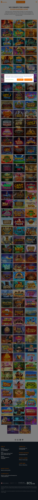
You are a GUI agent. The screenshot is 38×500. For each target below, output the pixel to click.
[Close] (32, 75)
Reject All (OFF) (20, 79)
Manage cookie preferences (9, 79)
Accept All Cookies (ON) (28, 79)
